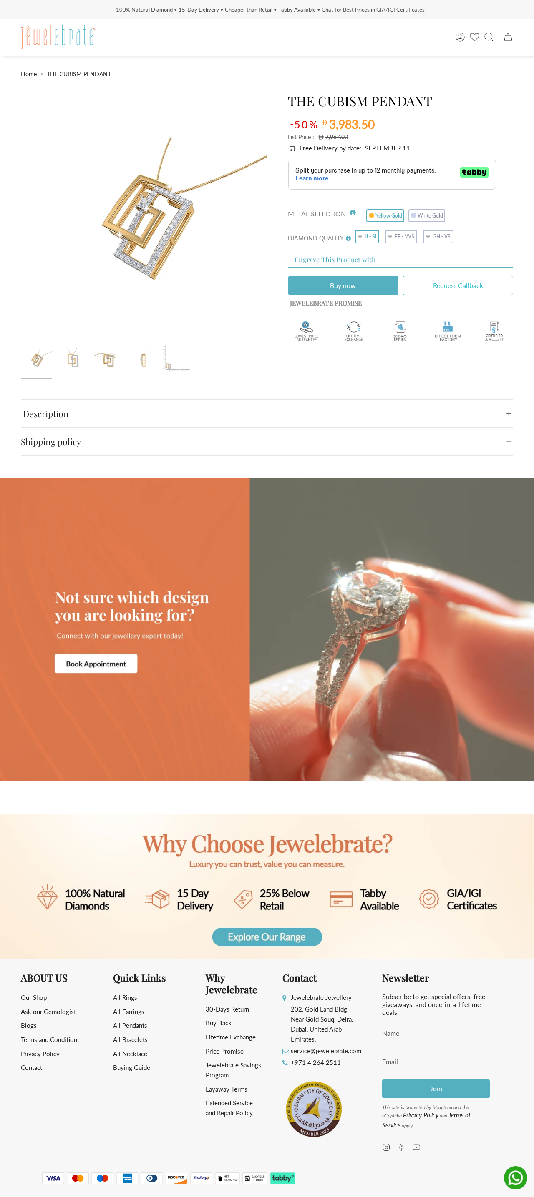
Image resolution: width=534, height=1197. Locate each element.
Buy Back (219, 1023)
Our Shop (34, 997)
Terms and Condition (49, 1039)
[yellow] (36, 359)
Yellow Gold (388, 216)
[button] (353, 210)
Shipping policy (51, 441)
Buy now (343, 285)
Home (29, 74)
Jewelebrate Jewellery (321, 997)
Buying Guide (131, 1067)
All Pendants (130, 1025)
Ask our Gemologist (48, 1011)
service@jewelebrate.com (326, 1050)
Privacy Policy (40, 1053)
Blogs (29, 1025)
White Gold (430, 216)
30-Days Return (227, 1009)
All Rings (125, 997)
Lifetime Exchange (231, 1037)
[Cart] (508, 37)
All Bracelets (130, 1039)
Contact (31, 1067)
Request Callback (458, 285)
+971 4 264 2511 (316, 1062)
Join (436, 1088)
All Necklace (130, 1053)
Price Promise (225, 1051)
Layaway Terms (226, 1089)
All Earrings (128, 1011)
